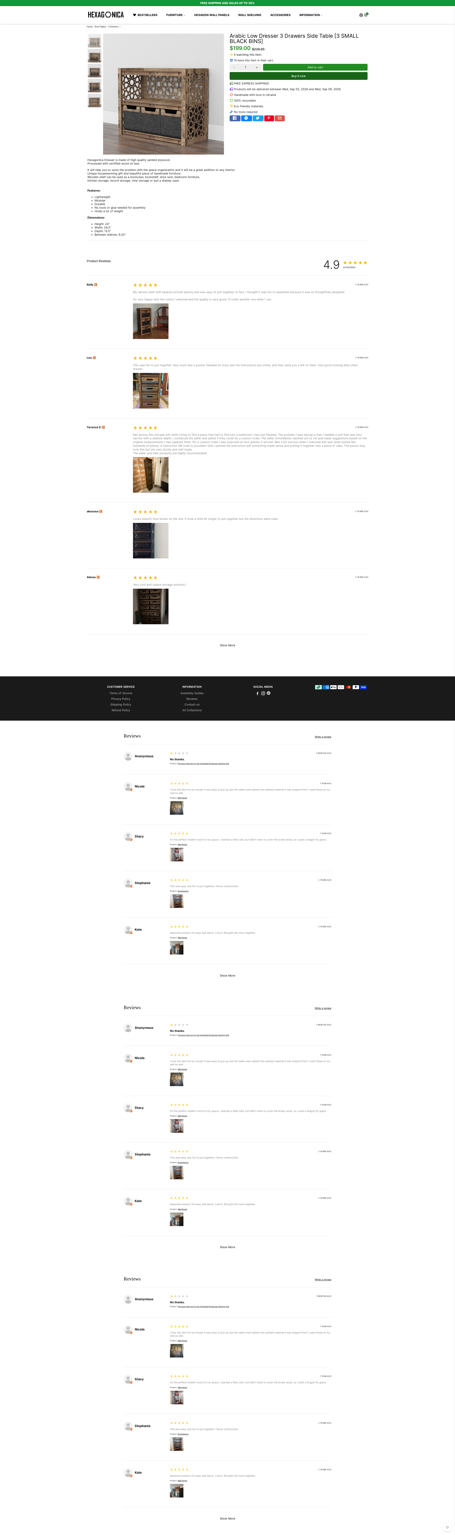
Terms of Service (120, 693)
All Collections (192, 710)
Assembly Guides (192, 693)
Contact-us (192, 704)
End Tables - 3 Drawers (106, 26)
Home (90, 26)
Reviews (191, 699)
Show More (227, 645)
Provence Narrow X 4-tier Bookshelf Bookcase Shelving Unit (203, 763)
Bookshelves (183, 891)
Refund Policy (121, 710)
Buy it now (298, 76)
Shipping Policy (120, 704)
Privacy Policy (120, 699)
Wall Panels (182, 798)
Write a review (96, 266)
